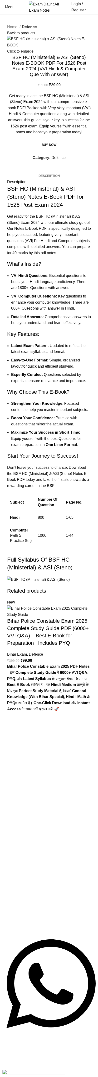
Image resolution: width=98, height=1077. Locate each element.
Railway (13, 763)
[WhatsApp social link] (49, 170)
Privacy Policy (19, 858)
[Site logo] (49, 7)
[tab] (49, 176)
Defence (29, 27)
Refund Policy (19, 833)
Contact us (16, 849)
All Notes (14, 755)
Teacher (13, 788)
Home (12, 27)
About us (14, 816)
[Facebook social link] (44, 170)
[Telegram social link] (55, 170)
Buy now (49, 145)
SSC (10, 771)
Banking (14, 780)
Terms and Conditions (26, 824)
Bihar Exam (17, 654)
